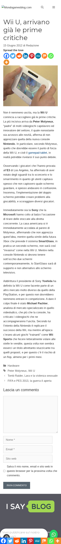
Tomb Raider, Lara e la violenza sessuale (33, 375)
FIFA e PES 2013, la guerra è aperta (29, 380)
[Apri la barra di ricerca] (42, 7)
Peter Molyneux (17, 370)
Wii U (31, 370)
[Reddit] (19, 56)
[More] (6, 62)
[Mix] (44, 56)
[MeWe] (38, 56)
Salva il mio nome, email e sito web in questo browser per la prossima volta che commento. (32, 471)
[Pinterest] (32, 56)
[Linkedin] (25, 56)
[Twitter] (13, 56)
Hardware (13, 365)
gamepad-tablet (37, 152)
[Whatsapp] (51, 56)
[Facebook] (6, 56)
